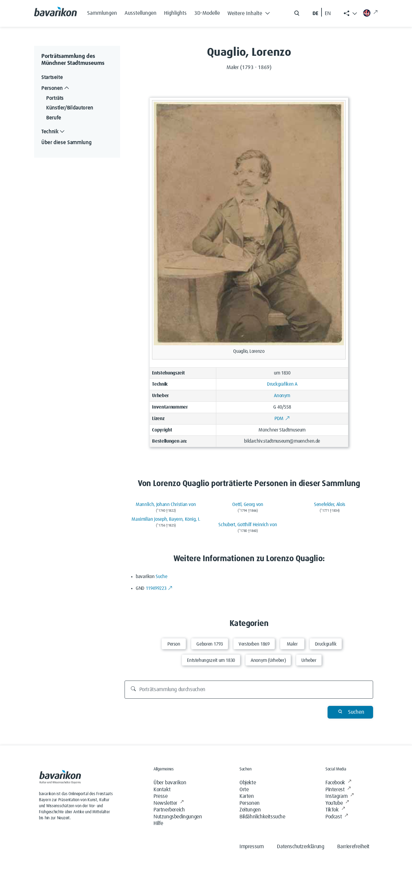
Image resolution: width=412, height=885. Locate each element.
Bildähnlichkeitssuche (262, 817)
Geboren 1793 (209, 644)
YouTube (334, 803)
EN (328, 13)
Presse (161, 796)
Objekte (247, 782)
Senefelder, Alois (329, 504)
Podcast (333, 817)
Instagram (336, 796)
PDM (279, 418)
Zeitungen (250, 810)
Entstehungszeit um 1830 (211, 660)
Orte (244, 789)
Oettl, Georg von (247, 504)
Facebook (335, 782)
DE (315, 13)
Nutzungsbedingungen (178, 817)
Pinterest (334, 789)
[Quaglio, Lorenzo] (249, 223)
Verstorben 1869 (254, 644)
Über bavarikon (170, 782)
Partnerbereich (169, 810)
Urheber (308, 660)
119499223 (156, 588)
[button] (250, 12)
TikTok (332, 810)
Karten (246, 796)
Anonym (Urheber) (268, 660)
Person (173, 644)
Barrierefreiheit (353, 846)
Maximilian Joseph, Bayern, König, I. (166, 519)
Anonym (282, 395)
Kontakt (162, 789)
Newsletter (165, 803)
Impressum (251, 846)
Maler (292, 644)
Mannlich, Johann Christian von (166, 504)
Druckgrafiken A (282, 384)
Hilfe (158, 823)
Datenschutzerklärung (300, 846)
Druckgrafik (326, 644)
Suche (161, 576)
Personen (249, 803)
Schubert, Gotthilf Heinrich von (247, 524)
